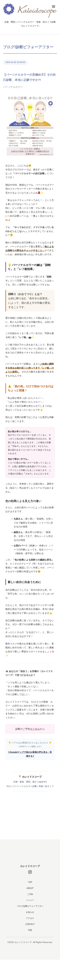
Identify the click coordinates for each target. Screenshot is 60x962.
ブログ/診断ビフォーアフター (30, 906)
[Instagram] (30, 872)
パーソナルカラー (13, 87)
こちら (36, 728)
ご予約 (30, 894)
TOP (30, 882)
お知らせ (30, 912)
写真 (30, 930)
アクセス (30, 918)
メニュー (30, 900)
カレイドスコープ (30, 866)
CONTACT (30, 924)
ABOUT (30, 888)
